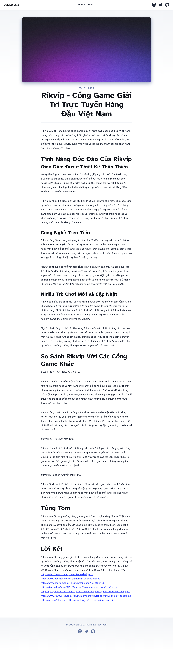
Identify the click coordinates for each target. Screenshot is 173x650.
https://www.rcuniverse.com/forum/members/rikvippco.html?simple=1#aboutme (86, 595)
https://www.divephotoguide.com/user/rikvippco (103, 591)
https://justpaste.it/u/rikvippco (58, 591)
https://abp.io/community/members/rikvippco (67, 574)
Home (81, 4)
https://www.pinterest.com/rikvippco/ (96, 587)
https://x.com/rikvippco (54, 600)
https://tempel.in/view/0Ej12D (58, 587)
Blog (90, 4)
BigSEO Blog (11, 4)
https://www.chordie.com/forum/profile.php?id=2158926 (73, 583)
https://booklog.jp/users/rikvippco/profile (91, 600)
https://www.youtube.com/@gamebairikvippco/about (70, 578)
